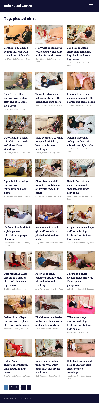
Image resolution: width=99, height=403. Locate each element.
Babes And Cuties (18, 5)
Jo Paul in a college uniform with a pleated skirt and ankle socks (17, 321)
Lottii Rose (8, 59)
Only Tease (26, 59)
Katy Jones (39, 243)
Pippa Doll (26, 196)
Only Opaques (88, 289)
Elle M (37, 329)
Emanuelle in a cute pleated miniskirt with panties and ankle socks (81, 97)
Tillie (87, 332)
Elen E (6, 109)
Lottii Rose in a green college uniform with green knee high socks (17, 51)
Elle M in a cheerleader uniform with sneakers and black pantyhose (48, 321)
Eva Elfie (7, 289)
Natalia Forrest (72, 196)
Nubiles (78, 105)
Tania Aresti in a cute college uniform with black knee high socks (48, 97)
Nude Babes (17, 59)
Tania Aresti (58, 105)
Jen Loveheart (72, 63)
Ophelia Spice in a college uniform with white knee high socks (80, 141)
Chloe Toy (39, 196)
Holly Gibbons (40, 59)
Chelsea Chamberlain (12, 243)
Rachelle (57, 376)
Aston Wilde (39, 289)
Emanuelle (71, 105)
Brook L (38, 153)
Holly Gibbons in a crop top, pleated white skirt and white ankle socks (48, 51)
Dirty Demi (7, 153)
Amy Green (71, 243)
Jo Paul (70, 289)
